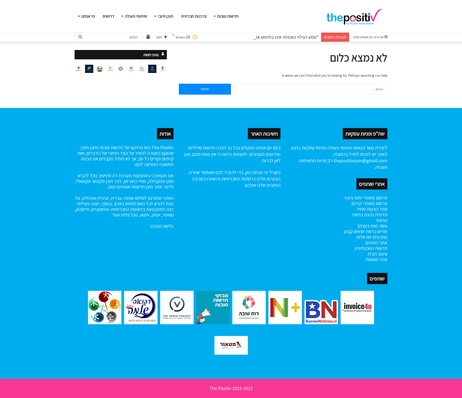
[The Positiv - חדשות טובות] (356, 16)
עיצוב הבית (377, 254)
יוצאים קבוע (354, 231)
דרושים (108, 16)
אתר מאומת (376, 259)
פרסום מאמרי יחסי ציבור (365, 198)
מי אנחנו (88, 16)
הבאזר (381, 220)
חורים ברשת (376, 231)
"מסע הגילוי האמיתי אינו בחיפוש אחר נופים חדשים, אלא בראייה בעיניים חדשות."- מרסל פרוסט (234, 37)
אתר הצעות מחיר (371, 209)
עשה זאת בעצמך (372, 226)
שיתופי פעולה (136, 16)
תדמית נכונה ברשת (369, 214)
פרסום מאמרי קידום (369, 203)
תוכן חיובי (165, 16)
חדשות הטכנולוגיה (371, 248)
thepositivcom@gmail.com (360, 160)
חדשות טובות (227, 16)
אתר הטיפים (376, 242)
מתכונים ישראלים (372, 237)
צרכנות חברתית (194, 16)
